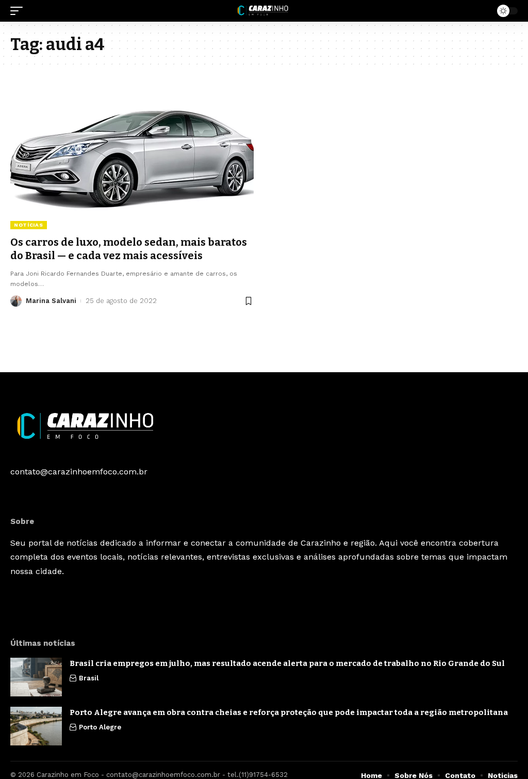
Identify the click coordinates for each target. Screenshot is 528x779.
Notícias (28, 225)
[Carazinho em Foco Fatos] (263, 11)
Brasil (88, 678)
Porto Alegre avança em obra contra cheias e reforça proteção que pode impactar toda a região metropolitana (289, 712)
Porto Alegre (100, 727)
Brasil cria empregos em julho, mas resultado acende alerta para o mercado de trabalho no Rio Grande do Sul (287, 663)
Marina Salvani (51, 301)
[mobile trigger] (19, 11)
